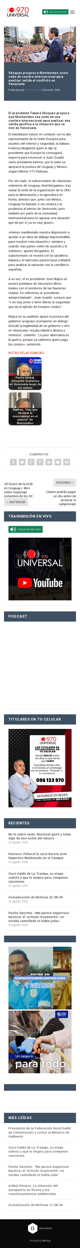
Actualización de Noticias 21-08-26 (35, 897)
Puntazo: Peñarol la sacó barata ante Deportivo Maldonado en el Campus (37, 856)
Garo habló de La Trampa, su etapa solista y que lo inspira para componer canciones (38, 877)
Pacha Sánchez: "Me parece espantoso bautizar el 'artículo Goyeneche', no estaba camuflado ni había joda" (38, 1171)
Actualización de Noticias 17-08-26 (35, 1205)
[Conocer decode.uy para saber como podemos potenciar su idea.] (39, 1228)
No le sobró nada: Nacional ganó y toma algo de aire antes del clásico (39, 836)
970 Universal (33, 90)
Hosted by (40, 1240)
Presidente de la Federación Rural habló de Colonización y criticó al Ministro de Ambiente (39, 1132)
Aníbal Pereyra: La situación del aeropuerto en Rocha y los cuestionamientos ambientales (33, 1190)
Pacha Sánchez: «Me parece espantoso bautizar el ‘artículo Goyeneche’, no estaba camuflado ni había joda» (38, 917)
